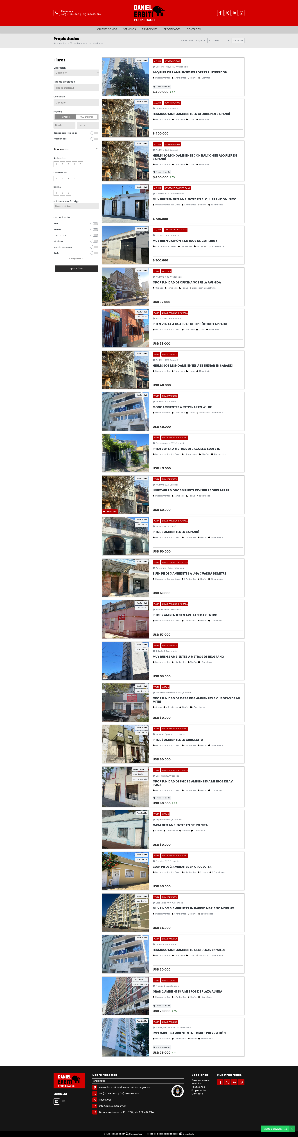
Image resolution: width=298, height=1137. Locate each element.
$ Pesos (66, 116)
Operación (60, 67)
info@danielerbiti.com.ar (112, 1106)
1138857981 (105, 1099)
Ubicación (59, 96)
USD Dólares (86, 116)
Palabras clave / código (66, 201)
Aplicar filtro (76, 268)
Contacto (194, 29)
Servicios (129, 29)
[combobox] (76, 87)
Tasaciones (149, 29)
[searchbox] (77, 87)
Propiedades (172, 29)
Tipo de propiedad (64, 81)
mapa (239, 40)
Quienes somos (107, 29)
